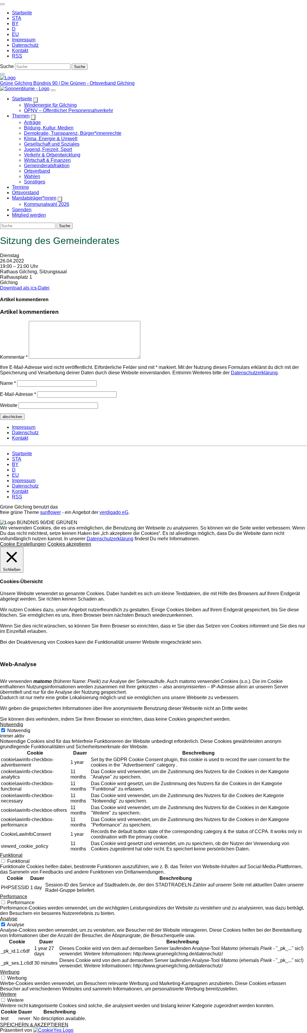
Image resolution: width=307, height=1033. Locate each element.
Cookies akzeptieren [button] (69, 544)
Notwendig (18, 730)
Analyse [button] (8, 918)
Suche (7, 66)
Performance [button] (13, 896)
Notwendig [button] (11, 724)
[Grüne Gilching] (8, 77)
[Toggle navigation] (2, 4)
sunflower (50, 512)
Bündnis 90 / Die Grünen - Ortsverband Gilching (84, 83)
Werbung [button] (9, 972)
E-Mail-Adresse (18, 394)
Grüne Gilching (16, 83)
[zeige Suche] (2, 74)
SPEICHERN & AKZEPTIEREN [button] (34, 1024)
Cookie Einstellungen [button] (23, 544)
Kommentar (14, 357)
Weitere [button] (8, 994)
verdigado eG (114, 512)
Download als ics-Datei (24, 287)
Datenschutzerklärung (254, 372)
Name (8, 383)
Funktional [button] (11, 855)
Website (8, 405)
